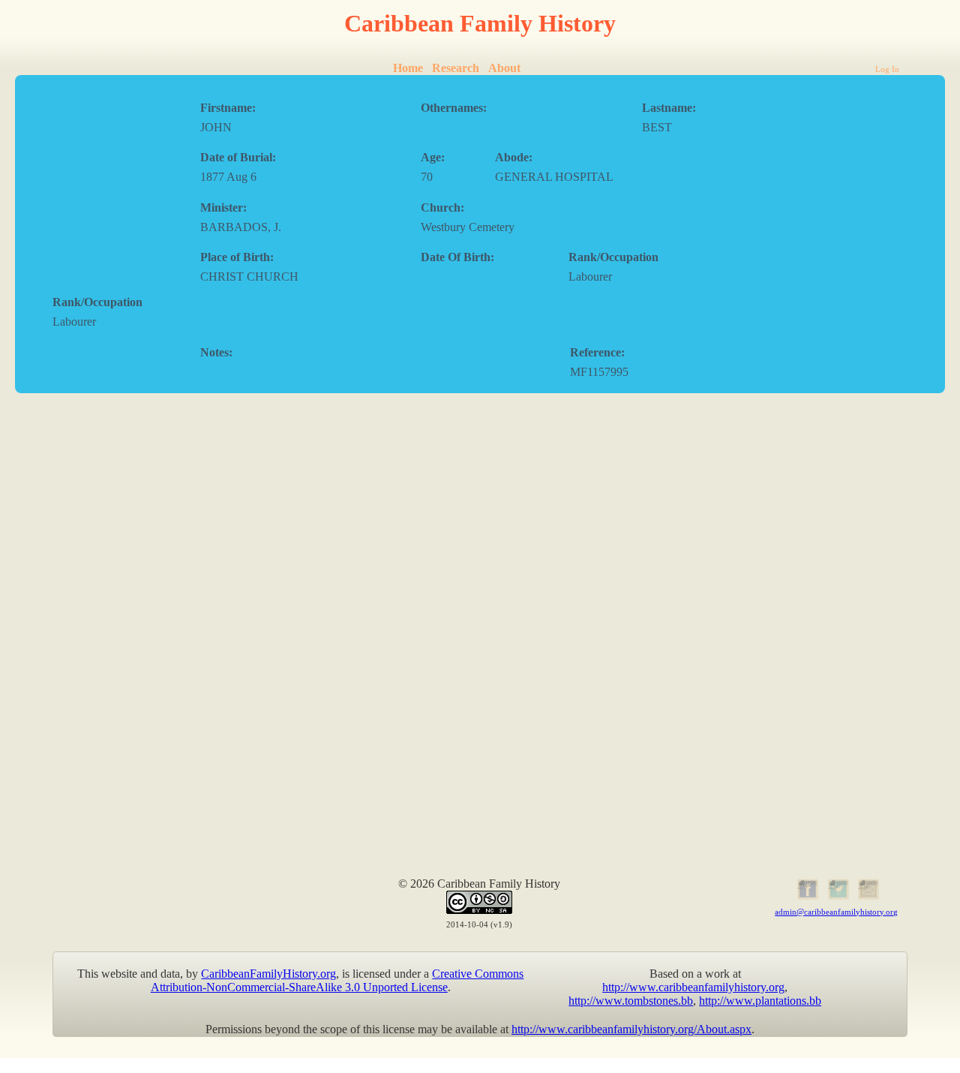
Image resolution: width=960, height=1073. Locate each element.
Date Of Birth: (457, 257)
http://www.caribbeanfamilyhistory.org (693, 987)
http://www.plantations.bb (760, 1000)
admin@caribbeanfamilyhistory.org (836, 911)
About (504, 68)
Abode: (513, 157)
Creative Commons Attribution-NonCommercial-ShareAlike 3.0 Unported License (337, 980)
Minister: (223, 207)
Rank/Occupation (613, 257)
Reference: (597, 352)
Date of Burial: (238, 157)
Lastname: (669, 107)
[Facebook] (806, 897)
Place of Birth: (237, 257)
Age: (433, 157)
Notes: (216, 352)
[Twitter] (836, 897)
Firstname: (228, 107)
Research (455, 68)
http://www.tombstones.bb (630, 1000)
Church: (442, 207)
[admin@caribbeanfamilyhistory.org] (867, 897)
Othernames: (454, 107)
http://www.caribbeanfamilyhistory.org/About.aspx (632, 1029)
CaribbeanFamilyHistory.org (268, 973)
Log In (887, 69)
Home (408, 68)
